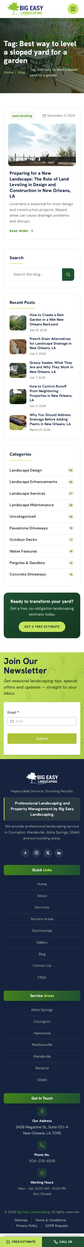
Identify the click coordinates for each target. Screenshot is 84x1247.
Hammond (42, 1033)
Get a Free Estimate (42, 627)
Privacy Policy (27, 1226)
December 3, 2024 (61, 116)
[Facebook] (25, 853)
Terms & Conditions (50, 1220)
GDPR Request (56, 1226)
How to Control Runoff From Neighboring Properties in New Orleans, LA (51, 393)
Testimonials (42, 930)
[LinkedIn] (58, 853)
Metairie (42, 1068)
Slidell (42, 1079)
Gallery (42, 942)
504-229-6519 (42, 1160)
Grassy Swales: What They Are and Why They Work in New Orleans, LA (51, 367)
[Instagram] (36, 853)
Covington (42, 1021)
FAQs (42, 977)
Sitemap (21, 1220)
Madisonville (42, 1044)
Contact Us (42, 965)
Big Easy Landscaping (33, 1212)
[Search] (68, 274)
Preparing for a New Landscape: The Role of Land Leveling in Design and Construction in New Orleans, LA (40, 184)
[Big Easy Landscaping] (25, 9)
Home (8, 72)
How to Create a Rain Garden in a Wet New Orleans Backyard (47, 320)
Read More (19, 231)
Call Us (66, 1242)
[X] (47, 853)
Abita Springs (42, 1009)
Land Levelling (22, 116)
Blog (21, 72)
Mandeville (42, 1056)
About (42, 895)
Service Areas (42, 919)
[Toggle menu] (73, 9)
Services (42, 907)
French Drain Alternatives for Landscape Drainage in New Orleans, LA (51, 343)
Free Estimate (24, 1242)
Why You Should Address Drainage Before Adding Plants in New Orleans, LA (50, 420)
